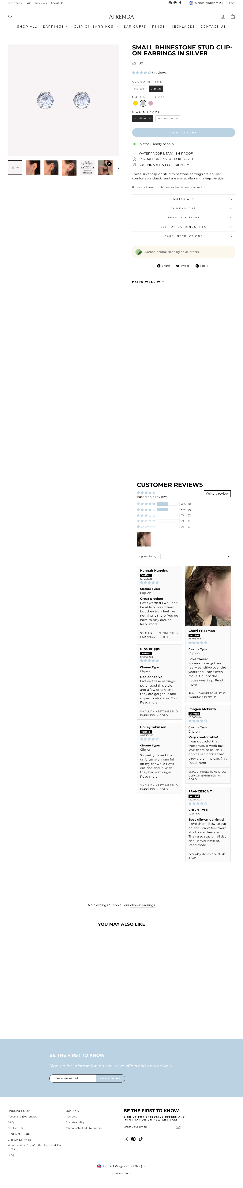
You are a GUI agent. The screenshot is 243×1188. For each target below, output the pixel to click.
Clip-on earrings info (183, 226)
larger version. (214, 178)
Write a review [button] (217, 493)
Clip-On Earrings (94, 26)
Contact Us (213, 26)
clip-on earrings (142, 905)
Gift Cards (15, 3)
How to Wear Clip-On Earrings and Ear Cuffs (34, 1147)
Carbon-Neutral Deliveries (84, 1128)
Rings (158, 26)
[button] (141, 73)
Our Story (73, 1110)
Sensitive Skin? (184, 217)
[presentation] (147, 442)
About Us (56, 3)
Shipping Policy (19, 1110)
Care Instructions (183, 236)
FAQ (28, 3)
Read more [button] (149, 624)
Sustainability (75, 1122)
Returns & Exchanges (22, 1116)
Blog (11, 1154)
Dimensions (184, 208)
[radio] (139, 89)
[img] (159, 582)
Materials (183, 199)
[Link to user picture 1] (208, 596)
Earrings (54, 26)
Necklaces (183, 26)
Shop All (27, 26)
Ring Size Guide (19, 1133)
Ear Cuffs (135, 26)
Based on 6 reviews (152, 497)
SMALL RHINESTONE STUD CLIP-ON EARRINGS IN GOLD (207, 775)
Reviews (41, 3)
